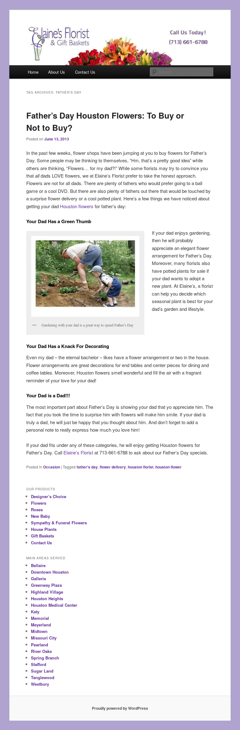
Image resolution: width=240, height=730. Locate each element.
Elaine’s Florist (78, 452)
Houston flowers (76, 206)
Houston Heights (47, 598)
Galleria (38, 578)
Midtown (39, 631)
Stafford (38, 664)
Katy (35, 612)
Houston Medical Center (54, 605)
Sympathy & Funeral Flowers (59, 523)
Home (33, 72)
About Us (56, 72)
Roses (37, 509)
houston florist (140, 467)
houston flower (168, 467)
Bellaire (38, 565)
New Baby (40, 516)
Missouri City (44, 638)
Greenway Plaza (46, 585)
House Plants (44, 529)
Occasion (51, 467)
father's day (87, 467)
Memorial (40, 618)
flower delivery (113, 467)
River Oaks (41, 651)
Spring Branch (45, 658)
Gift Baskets (42, 536)
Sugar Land (42, 671)
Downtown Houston (50, 572)
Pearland (39, 645)
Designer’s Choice (48, 496)
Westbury (40, 684)
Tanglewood (42, 677)
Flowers (38, 503)
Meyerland (41, 625)
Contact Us (85, 72)
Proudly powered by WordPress (120, 708)
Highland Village (47, 592)
